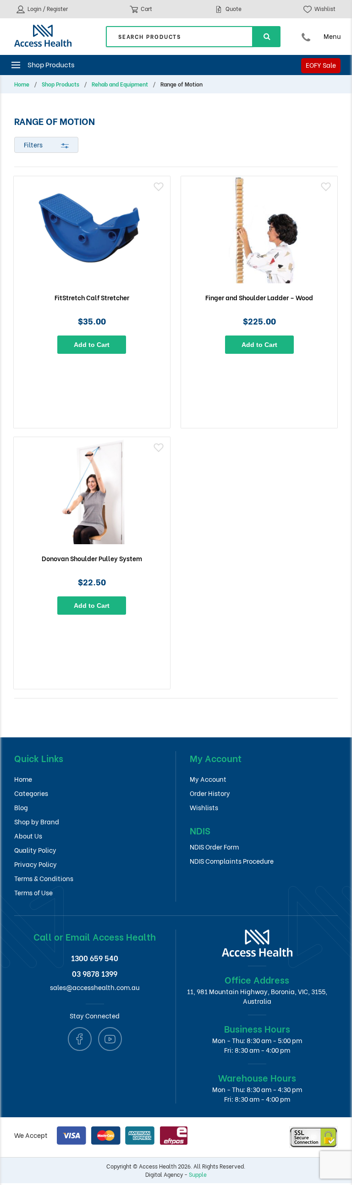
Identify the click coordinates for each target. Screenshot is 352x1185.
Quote (233, 8)
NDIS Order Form (214, 846)
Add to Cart (92, 344)
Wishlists (204, 807)
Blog (21, 807)
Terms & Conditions (43, 878)
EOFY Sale (321, 65)
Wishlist (324, 8)
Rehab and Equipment (120, 84)
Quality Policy (35, 850)
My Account (208, 779)
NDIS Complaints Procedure (232, 861)
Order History (210, 793)
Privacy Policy (35, 864)
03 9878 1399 (94, 973)
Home (21, 84)
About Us (28, 835)
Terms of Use (33, 892)
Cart (145, 8)
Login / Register (47, 8)
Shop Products (60, 84)
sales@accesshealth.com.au (94, 987)
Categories (31, 793)
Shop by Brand (36, 821)
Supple (198, 1174)
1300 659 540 (94, 957)
